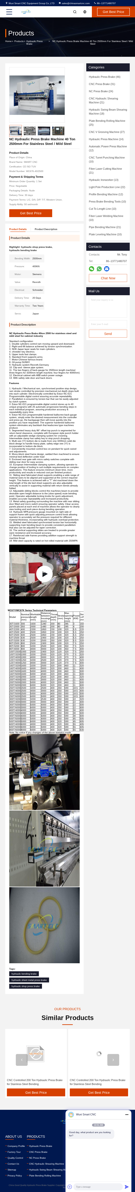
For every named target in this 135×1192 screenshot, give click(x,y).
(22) (107, 187)
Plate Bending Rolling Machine (45, 1175)
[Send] (126, 1186)
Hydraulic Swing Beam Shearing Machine (50, 1169)
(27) (107, 132)
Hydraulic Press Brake (34, 42)
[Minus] (127, 1115)
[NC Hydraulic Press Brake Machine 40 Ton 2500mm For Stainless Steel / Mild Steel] (37, 95)
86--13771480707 (106, 3)
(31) (102, 84)
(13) (103, 180)
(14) (106, 139)
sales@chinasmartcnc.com (76, 3)
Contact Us (13, 1163)
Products (19, 41)
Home (8, 41)
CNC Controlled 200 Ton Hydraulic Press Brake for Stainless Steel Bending (35, 1082)
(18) (108, 111)
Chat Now (108, 278)
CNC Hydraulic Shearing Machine (46, 1163)
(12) (108, 148)
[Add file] (70, 1186)
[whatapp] (99, 269)
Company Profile (16, 1146)
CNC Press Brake (38, 1152)
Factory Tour (14, 1152)
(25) (107, 122)
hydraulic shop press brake (26, 986)
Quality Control (15, 1158)
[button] (22, 1060)
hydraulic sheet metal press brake (29, 980)
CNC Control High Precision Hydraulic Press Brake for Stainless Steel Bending (96, 1082)
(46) (104, 76)
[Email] (107, 269)
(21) (103, 100)
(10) (107, 159)
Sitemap (12, 1169)
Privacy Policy (15, 1175)
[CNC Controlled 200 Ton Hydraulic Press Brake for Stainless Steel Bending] (36, 1054)
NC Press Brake (37, 1158)
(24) (101, 91)
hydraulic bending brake (24, 973)
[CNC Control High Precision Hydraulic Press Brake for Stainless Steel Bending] (99, 1054)
